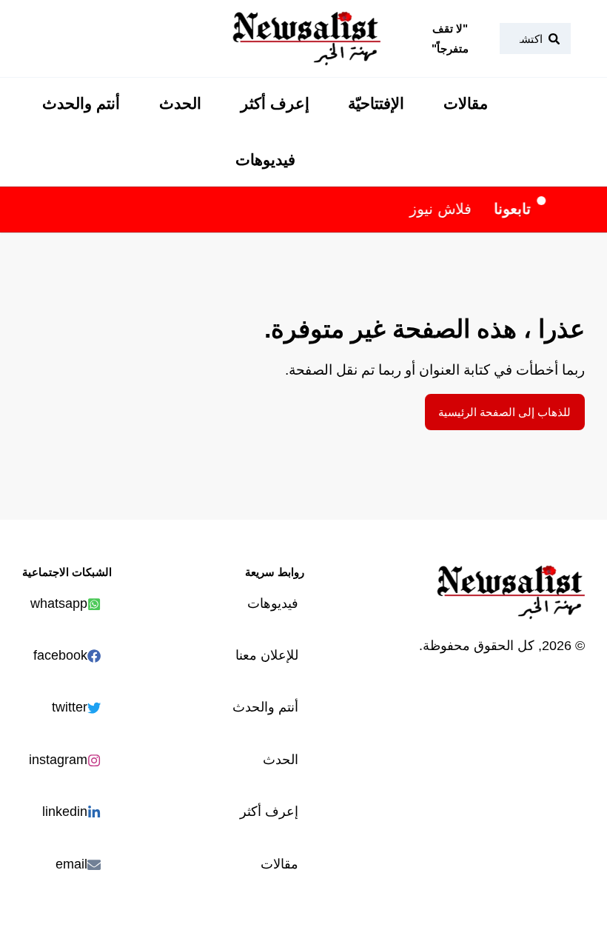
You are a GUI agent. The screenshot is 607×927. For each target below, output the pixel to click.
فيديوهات (265, 160)
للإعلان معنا (266, 655)
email (71, 863)
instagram (58, 759)
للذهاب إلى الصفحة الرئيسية (504, 412)
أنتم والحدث (81, 104)
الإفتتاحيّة (376, 104)
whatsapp (58, 603)
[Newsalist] (306, 38)
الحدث (180, 104)
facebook (60, 655)
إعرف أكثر (275, 104)
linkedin (64, 811)
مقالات (465, 104)
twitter (69, 707)
